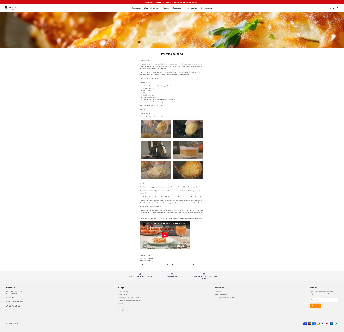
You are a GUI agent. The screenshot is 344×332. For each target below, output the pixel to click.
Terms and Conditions (221, 294)
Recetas (166, 8)
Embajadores (206, 8)
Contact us (218, 291)
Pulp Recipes (147, 260)
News (119, 307)
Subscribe (315, 306)
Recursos (177, 8)
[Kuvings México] (10, 8)
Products (121, 304)
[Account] (329, 8)
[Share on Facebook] (146, 255)
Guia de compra (123, 294)
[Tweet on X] (144, 255)
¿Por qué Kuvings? (151, 8)
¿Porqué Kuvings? (123, 291)
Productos (136, 8)
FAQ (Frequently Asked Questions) (225, 297)
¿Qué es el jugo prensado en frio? (128, 297)
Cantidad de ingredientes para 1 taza (129, 300)
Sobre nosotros (190, 8)
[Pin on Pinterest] (149, 255)
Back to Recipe (172, 265)
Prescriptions (122, 310)
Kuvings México (14, 323)
